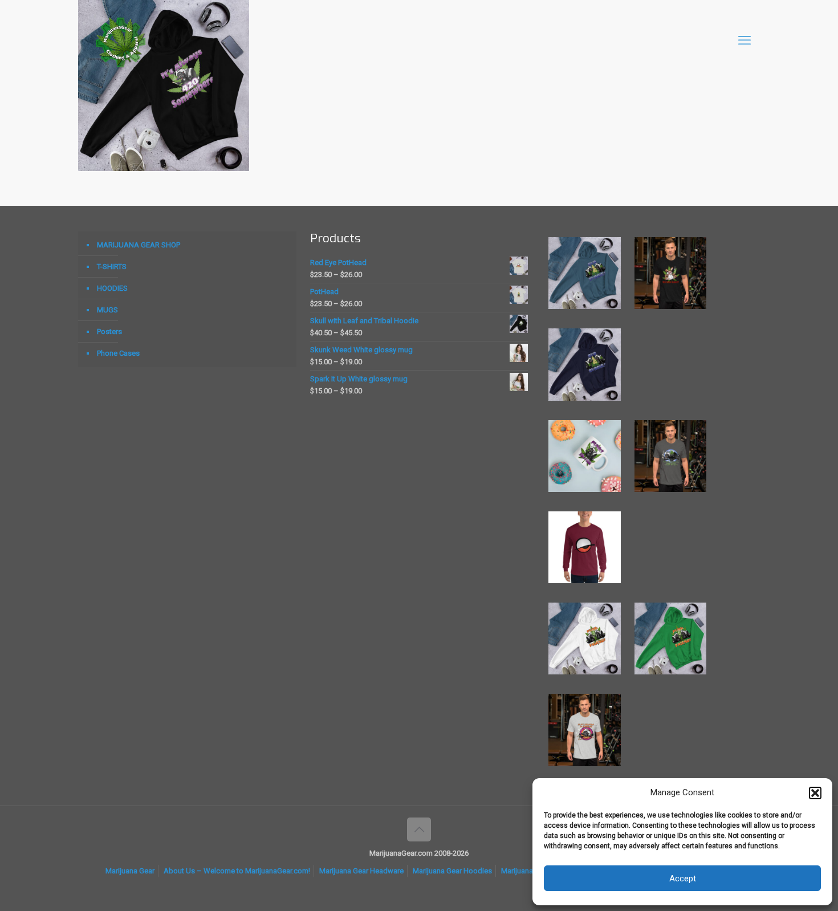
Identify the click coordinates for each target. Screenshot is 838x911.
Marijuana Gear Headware (361, 871)
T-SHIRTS (112, 266)
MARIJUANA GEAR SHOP (138, 245)
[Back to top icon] (419, 829)
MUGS (107, 310)
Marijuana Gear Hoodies (452, 871)
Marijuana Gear (129, 871)
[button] (815, 793)
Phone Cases (118, 353)
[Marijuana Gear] (121, 40)
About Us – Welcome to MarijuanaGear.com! (237, 871)
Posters (109, 331)
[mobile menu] (744, 40)
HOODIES (112, 288)
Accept (682, 878)
